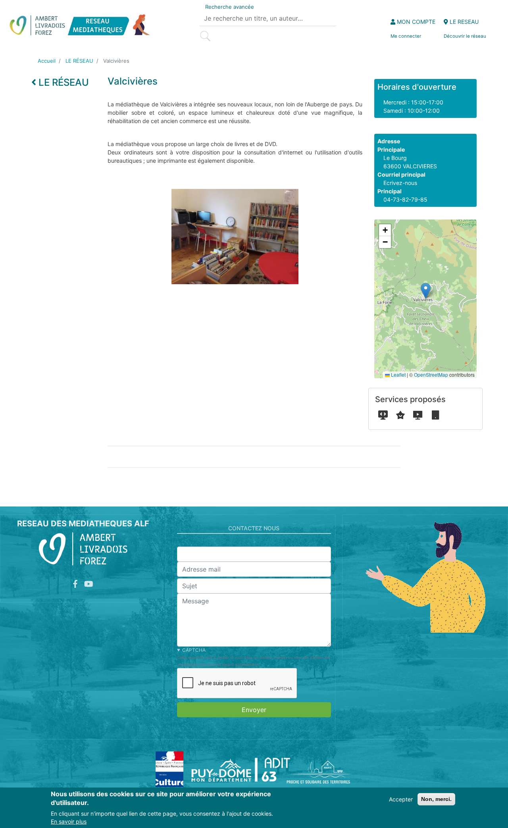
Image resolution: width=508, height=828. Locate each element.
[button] (426, 291)
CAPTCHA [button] (194, 650)
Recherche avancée (229, 7)
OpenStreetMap (431, 374)
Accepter (401, 799)
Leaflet (398, 374)
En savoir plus (69, 821)
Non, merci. (436, 799)
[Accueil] (78, 26)
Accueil (47, 61)
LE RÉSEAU (79, 61)
